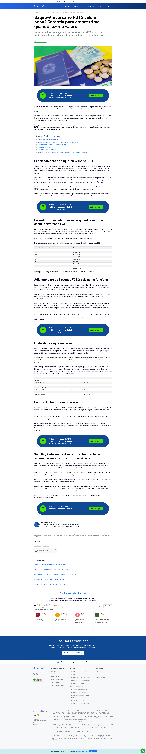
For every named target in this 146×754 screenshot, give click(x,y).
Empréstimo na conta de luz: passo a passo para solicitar (50, 564)
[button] (81, 6)
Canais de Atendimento (57, 685)
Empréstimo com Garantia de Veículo (80, 677)
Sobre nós (98, 671)
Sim (37, 545)
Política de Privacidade (81, 751)
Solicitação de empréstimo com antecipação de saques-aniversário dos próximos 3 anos (62, 152)
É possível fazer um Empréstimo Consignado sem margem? (50, 579)
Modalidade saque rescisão (45, 147)
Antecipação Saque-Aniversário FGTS (80, 689)
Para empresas (90, 6)
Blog (101, 6)
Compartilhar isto (41, 41)
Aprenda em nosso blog (57, 679)
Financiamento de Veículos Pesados (80, 680)
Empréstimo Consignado (77, 674)
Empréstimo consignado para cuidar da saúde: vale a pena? (50, 584)
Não (46, 545)
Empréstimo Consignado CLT (78, 671)
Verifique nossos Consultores (55, 672)
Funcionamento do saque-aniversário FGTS (50, 139)
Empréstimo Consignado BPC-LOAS (80, 692)
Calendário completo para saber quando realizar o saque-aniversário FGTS (58, 142)
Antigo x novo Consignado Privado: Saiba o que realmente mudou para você (55, 574)
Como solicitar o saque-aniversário (47, 149)
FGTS (43, 12)
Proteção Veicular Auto (76, 686)
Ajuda (110, 6)
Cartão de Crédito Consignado (78, 700)
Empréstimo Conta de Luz (77, 683)
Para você (76, 6)
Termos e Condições (49, 746)
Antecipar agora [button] (95, 95)
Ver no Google (58, 608)
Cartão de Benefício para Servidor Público (79, 696)
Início (67, 6)
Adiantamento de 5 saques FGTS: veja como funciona (52, 144)
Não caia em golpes (56, 676)
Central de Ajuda (55, 682)
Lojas (96, 674)
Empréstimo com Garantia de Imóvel (80, 703)
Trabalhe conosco (100, 677)
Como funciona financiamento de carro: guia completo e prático (52, 569)
